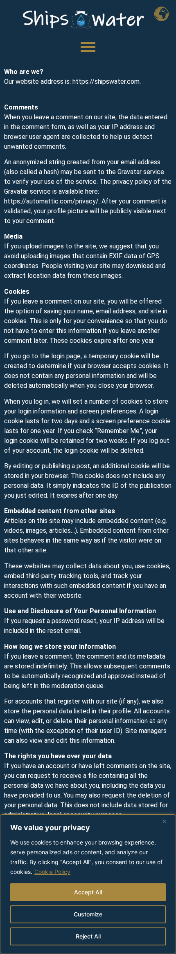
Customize (88, 914)
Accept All (88, 892)
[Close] (167, 821)
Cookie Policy (52, 871)
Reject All (88, 936)
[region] (88, 884)
